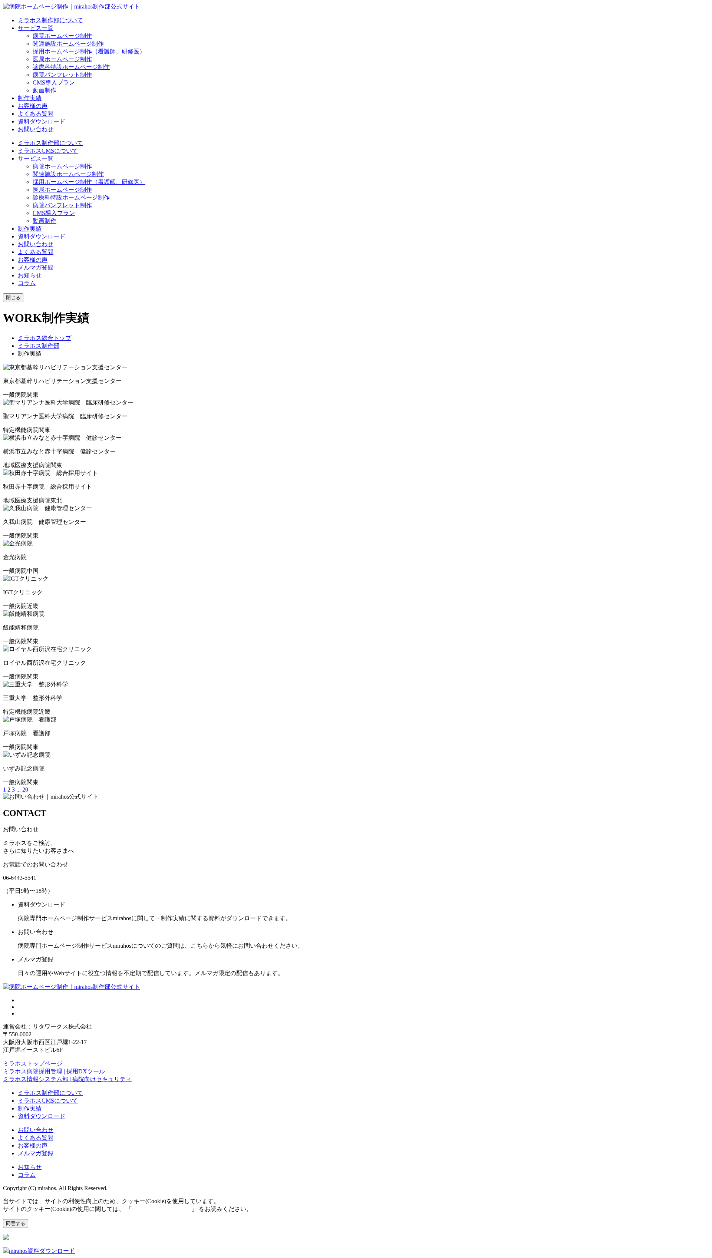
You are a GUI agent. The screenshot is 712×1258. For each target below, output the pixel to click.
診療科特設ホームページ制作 (71, 67)
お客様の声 (32, 106)
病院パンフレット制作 (62, 75)
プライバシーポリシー (161, 1209)
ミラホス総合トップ (44, 338)
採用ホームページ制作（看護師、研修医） (89, 51)
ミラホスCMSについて (48, 151)
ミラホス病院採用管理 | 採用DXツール (54, 1071)
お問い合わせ (35, 129)
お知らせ (30, 275)
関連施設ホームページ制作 (68, 43)
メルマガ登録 (35, 267)
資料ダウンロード (41, 121)
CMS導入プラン (54, 82)
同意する (15, 1223)
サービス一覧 (35, 28)
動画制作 (44, 90)
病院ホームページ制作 (62, 36)
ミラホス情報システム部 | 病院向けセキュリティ (67, 1079)
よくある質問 (35, 113)
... (18, 789)
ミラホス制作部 (38, 346)
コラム (27, 283)
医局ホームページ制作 (62, 59)
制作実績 (30, 98)
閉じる (13, 297)
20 (25, 789)
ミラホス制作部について (50, 20)
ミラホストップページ (32, 1063)
